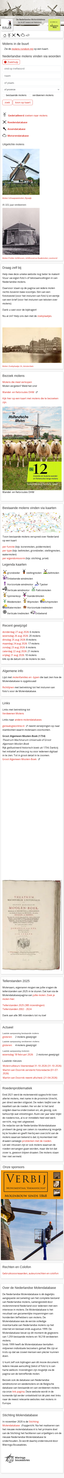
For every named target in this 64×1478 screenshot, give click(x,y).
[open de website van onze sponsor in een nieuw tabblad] (32, 1215)
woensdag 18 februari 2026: (17, 1054)
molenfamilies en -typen (26, 677)
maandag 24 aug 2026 (14, 643)
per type (7, 550)
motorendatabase (23, 35)
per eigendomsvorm (13, 558)
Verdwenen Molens (13, 713)
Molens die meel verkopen (17, 382)
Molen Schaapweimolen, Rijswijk (17, 198)
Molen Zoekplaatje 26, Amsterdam (17, 366)
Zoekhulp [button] (12, 62)
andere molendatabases (28, 719)
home (4, 35)
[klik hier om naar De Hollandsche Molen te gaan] (55, 24)
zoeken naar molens (27, 115)
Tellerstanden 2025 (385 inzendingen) (23, 1005)
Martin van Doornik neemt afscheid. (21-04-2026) (30, 1077)
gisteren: (7, 1036)
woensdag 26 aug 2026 (15, 635)
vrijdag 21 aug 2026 (13, 655)
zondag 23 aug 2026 (13, 647)
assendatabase (18, 35)
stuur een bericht (27, 35)
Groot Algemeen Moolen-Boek (19, 759)
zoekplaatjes (44, 316)
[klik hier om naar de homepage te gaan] (7, 24)
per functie (8, 546)
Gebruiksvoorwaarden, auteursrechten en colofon (30, 1273)
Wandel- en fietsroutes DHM (18, 392)
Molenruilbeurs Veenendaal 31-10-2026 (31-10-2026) (32, 1065)
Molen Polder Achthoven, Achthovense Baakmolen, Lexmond (29, 258)
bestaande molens (16, 95)
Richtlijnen (8, 687)
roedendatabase (14, 35)
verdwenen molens (43, 95)
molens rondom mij (22, 48)
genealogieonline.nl (13, 726)
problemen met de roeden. (37, 1141)
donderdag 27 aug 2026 (15, 632)
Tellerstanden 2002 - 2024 (16, 1009)
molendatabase (9, 35)
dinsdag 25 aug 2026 (13, 639)
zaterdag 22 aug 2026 (14, 651)
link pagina (18, 1391)
